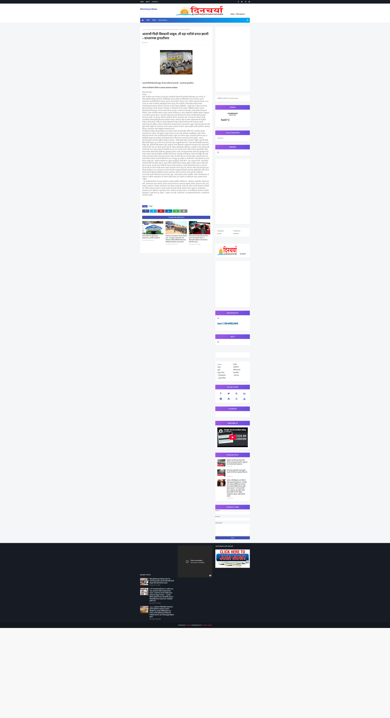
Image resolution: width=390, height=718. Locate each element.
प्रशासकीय (236, 373)
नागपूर (235, 364)
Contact (155, 2)
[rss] (236, 393)
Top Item (236, 234)
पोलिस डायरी (236, 370)
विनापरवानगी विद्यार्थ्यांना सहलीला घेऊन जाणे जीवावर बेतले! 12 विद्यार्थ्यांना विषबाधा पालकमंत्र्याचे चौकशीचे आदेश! (198, 239)
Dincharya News (148, 9)
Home (142, 2)
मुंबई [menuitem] (147, 20)
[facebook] (238, 1)
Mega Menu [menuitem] (163, 20)
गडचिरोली (236, 367)
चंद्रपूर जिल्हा (220, 373)
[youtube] (244, 399)
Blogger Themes (207, 625)
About (148, 2)
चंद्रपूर (148, 29)
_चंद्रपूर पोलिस (221, 378)
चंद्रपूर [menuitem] (154, 20)
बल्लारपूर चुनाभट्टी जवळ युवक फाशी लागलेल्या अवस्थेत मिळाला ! (237, 472)
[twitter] (241, 1)
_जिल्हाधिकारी (221, 375)
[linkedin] (244, 393)
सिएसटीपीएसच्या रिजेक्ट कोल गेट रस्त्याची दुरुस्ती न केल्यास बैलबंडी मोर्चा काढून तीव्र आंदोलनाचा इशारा (162, 581)
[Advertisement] (232, 59)
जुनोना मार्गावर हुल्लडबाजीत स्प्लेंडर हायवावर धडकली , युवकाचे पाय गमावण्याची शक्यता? (237, 462)
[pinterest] (249, 1)
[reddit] (220, 399)
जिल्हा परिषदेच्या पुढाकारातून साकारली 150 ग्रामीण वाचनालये (151, 237)
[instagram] (245, 1)
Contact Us (236, 231)
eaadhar (188, 625)
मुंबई (218, 370)
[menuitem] (142, 20)
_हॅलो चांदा (236, 375)
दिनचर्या (145, 42)
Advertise (220, 231)
